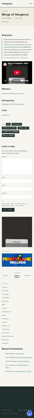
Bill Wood (4, 287)
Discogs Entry (6, 115)
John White (5, 290)
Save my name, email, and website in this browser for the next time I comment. (14, 204)
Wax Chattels (5, 333)
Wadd (3, 305)
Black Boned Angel (16, 47)
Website (4, 193)
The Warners (5, 319)
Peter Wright (5, 294)
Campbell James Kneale (11, 44)
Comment (5, 156)
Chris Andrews (10, 365)
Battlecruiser (16, 50)
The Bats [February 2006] (23, 371)
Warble (4, 315)
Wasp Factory (5, 326)
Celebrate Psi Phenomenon (10, 131)
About (19, 410)
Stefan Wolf (5, 301)
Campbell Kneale (23, 128)
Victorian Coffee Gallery (24, 357)
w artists (5, 22)
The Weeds (5, 343)
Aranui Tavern (20, 353)
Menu (30, 3)
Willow (5, 275)
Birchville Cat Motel (9, 128)
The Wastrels (5, 329)
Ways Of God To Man (7, 336)
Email (4, 185)
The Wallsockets (6, 312)
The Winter (27, 275)
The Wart (4, 322)
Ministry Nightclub (24, 361)
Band (8, 124)
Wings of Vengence (17, 93)
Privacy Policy (27, 410)
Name (4, 177)
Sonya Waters (6, 298)
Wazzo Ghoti (5, 340)
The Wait (4, 308)
